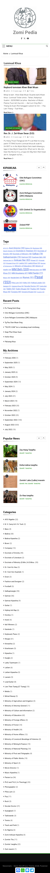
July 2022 (8, 429)
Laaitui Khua (34, 263)
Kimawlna (8, 644)
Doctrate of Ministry (22, 254)
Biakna (28, 248)
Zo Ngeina (9, 830)
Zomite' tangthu (26, 453)
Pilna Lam (17, 283)
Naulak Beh (16, 278)
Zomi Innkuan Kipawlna (14, 835)
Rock (7, 801)
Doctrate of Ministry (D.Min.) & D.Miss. (20, 562)
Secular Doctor (31, 286)
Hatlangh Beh (8, 260)
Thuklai (34, 289)
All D (5, 248)
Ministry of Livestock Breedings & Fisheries (21, 739)
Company (8, 548)
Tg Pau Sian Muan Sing (13, 322)
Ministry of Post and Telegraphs (17, 753)
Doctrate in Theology (26, 251)
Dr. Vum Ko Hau (11, 567)
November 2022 (11, 410)
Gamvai (26, 257)
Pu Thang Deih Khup (12, 308)
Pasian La (8, 777)
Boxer (7, 543)
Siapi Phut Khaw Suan (13, 332)
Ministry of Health (12, 730)
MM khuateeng (20, 273)
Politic (26, 283)
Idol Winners (9, 625)
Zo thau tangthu (26, 495)
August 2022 (9, 425)
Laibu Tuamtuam (11, 663)
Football (8, 586)
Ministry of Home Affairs (14, 734)
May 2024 (8, 386)
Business (37, 248)
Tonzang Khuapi (29, 292)
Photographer (10, 787)
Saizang (7, 286)
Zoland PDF (25, 225)
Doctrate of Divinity (13, 128)
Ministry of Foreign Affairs (15, 720)
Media (7, 691)
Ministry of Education (25, 266)
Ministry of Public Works (14, 758)
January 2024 (10, 391)
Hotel (7, 620)
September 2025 (11, 363)
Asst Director (17, 248)
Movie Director (10, 768)
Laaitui (23, 263)
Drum (7, 577)
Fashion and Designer (13, 582)
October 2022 (10, 415)
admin (8, 91)
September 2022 (11, 420)
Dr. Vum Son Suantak (13, 572)
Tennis (7, 820)
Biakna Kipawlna (11, 538)
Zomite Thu (24, 484)
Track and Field (11, 825)
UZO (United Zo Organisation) (32, 210)
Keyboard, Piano (12, 82)
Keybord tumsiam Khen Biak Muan (21, 87)
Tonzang (16, 292)
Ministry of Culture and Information (18, 711)
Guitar (7, 605)
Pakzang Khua (10, 342)
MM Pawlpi (35, 273)
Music (6, 278)
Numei (28, 277)
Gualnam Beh (39, 257)
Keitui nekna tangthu (28, 465)
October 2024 (10, 377)
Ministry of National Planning (16, 749)
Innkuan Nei (22, 260)
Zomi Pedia (25, 32)
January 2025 (10, 372)
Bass (7, 529)
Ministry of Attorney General (16, 706)
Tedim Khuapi (23, 289)
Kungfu (7, 658)
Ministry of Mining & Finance (16, 744)
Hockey (8, 615)
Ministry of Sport (11, 763)
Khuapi (34, 260)
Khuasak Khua (12, 263)
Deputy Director (9, 251)
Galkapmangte (12, 257)
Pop (6, 796)
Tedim (10, 289)
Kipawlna (8, 653)
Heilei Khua (9, 337)
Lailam (7, 668)
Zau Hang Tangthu (27, 450)
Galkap (37, 253)
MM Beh (20, 269)
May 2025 (8, 367)
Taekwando (9, 816)
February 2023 (10, 406)
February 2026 (10, 358)
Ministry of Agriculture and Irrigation (19, 701)
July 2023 (8, 396)
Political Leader (38, 283)
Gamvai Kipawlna (26, 184)
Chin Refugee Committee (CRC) (17, 313)
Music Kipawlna (11, 773)
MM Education (36, 270)
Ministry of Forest (12, 725)
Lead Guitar (9, 682)
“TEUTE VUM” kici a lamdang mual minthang (22, 327)
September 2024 (11, 382)
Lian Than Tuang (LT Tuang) (15, 687)
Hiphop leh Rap (11, 610)
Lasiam (7, 677)
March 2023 (9, 401)
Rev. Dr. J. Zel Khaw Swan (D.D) (19, 133)
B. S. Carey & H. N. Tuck (14, 524)
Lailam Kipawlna (11, 672)
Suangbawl (9, 811)
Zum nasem (9, 849)
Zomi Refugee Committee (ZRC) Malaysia (21, 318)
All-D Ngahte (10, 519)
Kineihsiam (9, 648)
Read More (8, 112)
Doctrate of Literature (13, 558)
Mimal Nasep (10, 696)
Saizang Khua (18, 286)
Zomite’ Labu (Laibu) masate (32, 480)
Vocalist (40, 292)
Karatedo (8, 629)
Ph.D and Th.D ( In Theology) (16, 782)
